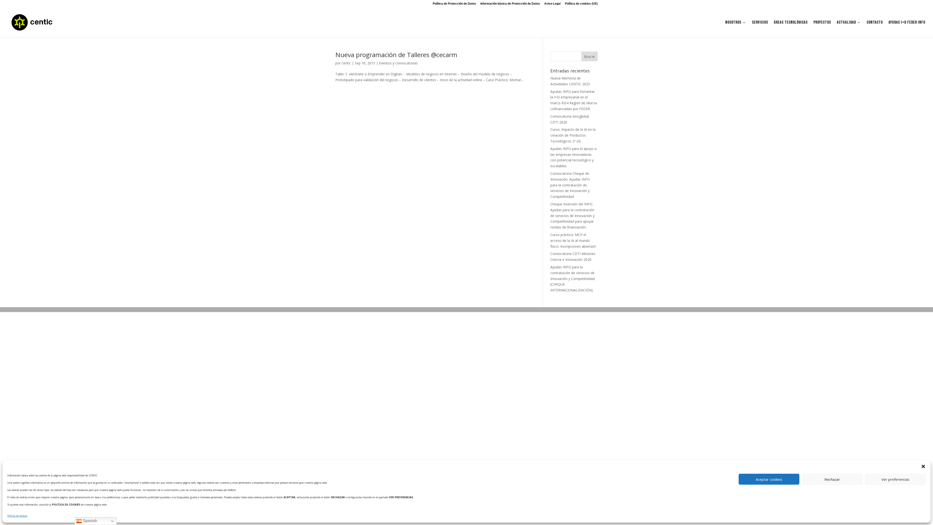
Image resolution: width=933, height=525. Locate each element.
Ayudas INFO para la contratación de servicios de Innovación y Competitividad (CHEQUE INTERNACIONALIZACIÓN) (572, 278)
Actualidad (846, 23)
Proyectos (822, 23)
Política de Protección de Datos (454, 3)
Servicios (760, 23)
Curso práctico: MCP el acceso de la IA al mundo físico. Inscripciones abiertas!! (573, 240)
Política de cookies (17, 515)
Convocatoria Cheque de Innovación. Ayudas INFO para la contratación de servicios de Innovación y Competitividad (570, 185)
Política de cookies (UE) (581, 3)
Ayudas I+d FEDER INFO (907, 23)
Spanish (89, 521)
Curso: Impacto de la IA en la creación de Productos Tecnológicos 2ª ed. (573, 135)
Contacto (875, 23)
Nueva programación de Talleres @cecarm (396, 54)
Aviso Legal (552, 3)
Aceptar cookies (769, 479)
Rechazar (832, 479)
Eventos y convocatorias (398, 63)
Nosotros (733, 23)
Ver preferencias (895, 479)
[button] (923, 466)
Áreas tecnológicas (791, 23)
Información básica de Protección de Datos (510, 3)
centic (346, 63)
